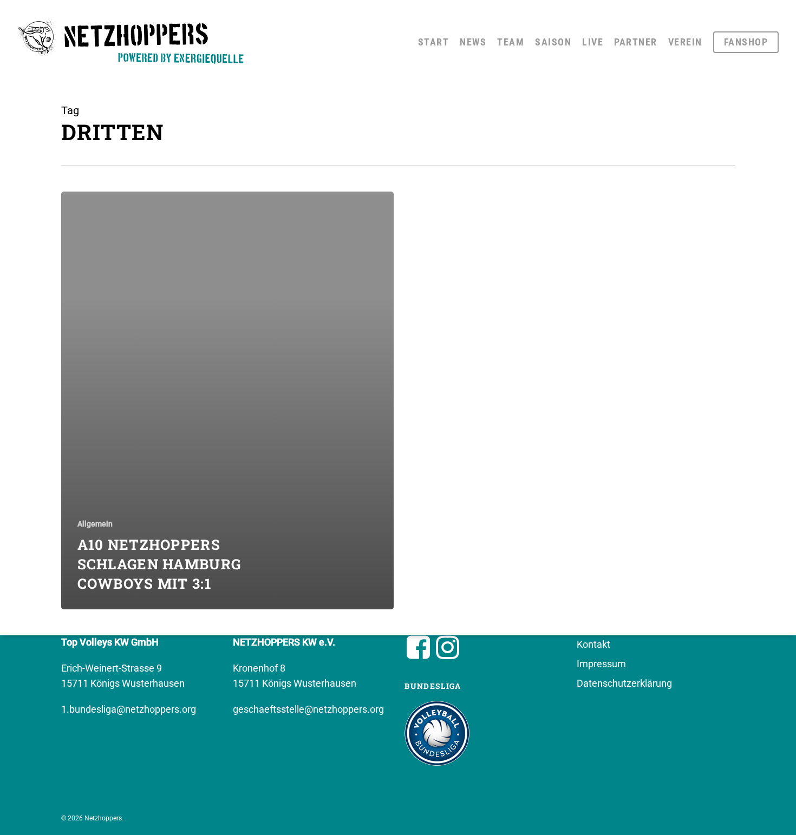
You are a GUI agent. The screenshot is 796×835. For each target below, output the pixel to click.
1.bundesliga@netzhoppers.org (128, 709)
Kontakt (593, 644)
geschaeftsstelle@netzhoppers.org (308, 709)
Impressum (601, 663)
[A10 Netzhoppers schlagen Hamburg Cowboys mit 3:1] (227, 400)
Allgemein (95, 524)
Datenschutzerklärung (624, 683)
